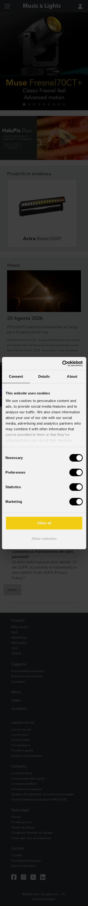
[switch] (76, 472)
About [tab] (72, 376)
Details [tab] (44, 376)
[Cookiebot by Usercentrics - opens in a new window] (63, 364)
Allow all (44, 523)
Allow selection (44, 539)
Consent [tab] (16, 376)
